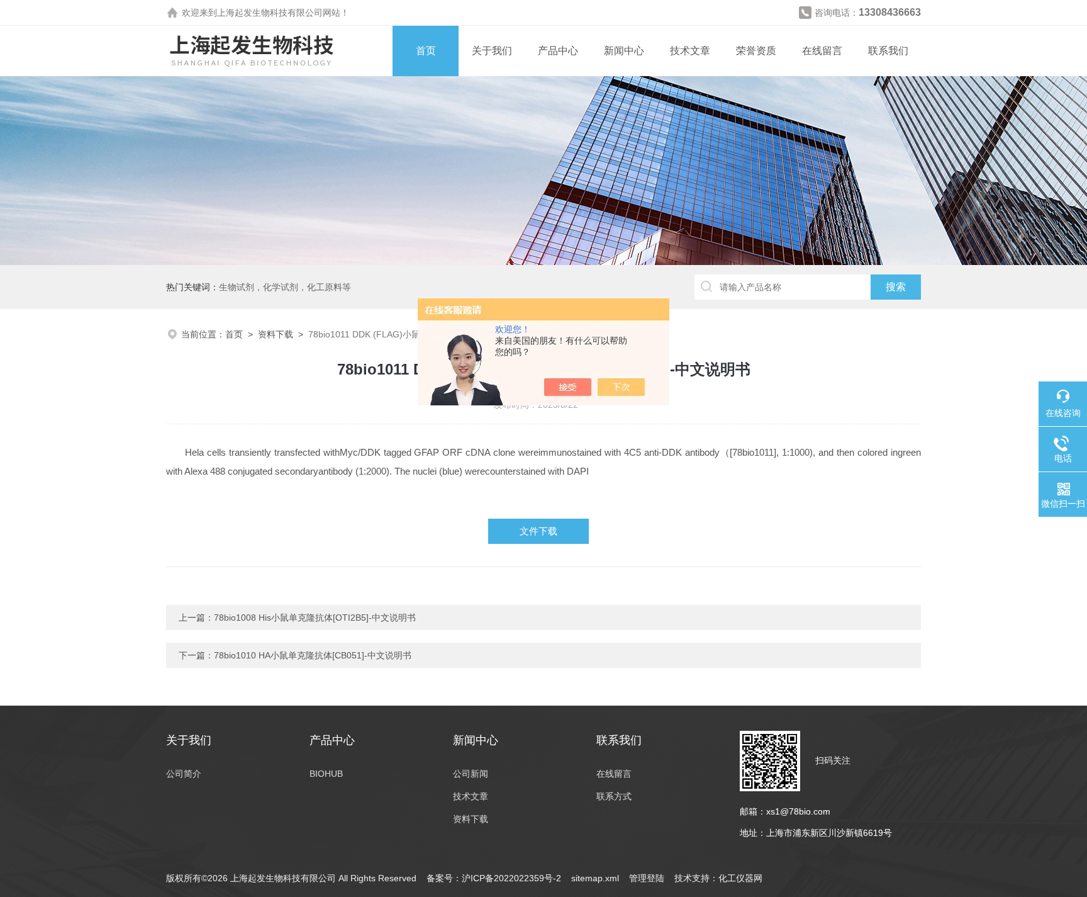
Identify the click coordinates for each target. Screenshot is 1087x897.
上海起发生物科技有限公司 (270, 13)
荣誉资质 (756, 50)
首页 (426, 50)
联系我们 (888, 50)
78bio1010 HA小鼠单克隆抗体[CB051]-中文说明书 (312, 655)
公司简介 (183, 774)
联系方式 (614, 796)
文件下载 (538, 531)
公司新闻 (470, 774)
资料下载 (275, 334)
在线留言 (822, 50)
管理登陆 (646, 878)
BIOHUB (326, 774)
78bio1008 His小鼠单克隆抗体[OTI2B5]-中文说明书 (315, 617)
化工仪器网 (740, 878)
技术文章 (690, 50)
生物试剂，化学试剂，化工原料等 (285, 287)
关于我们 (492, 50)
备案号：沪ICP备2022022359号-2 (493, 878)
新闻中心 (624, 50)
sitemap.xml (595, 878)
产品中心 (558, 50)
